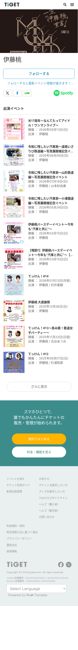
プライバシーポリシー (19, 538)
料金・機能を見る (39, 452)
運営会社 (11, 545)
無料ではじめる (39, 439)
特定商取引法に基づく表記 (22, 532)
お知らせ (44, 479)
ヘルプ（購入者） (49, 504)
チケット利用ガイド (18, 485)
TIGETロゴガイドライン (53, 498)
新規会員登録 (14, 491)
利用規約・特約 (15, 526)
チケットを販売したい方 (53, 485)
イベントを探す (15, 479)
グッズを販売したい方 (52, 491)
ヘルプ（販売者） (49, 510)
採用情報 (11, 551)
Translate (40, 595)
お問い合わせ (47, 517)
